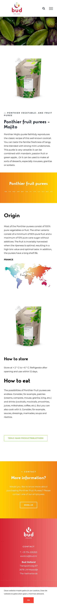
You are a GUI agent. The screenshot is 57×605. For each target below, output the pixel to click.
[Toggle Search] (43, 8)
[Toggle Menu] (51, 8)
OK (28, 600)
